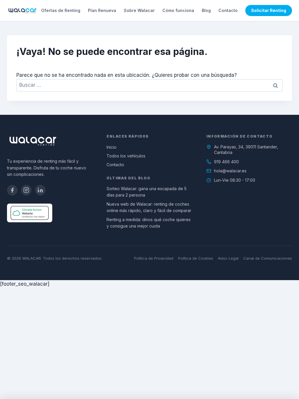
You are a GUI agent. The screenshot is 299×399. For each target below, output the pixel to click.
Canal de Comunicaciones (267, 258)
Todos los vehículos (126, 155)
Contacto (228, 10)
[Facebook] (12, 190)
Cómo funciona (178, 10)
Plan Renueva (102, 10)
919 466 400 (226, 161)
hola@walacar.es (230, 170)
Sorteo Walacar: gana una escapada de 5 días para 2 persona (147, 191)
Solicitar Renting (268, 10)
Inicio (112, 147)
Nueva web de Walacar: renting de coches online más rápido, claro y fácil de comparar (149, 207)
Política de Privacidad (153, 258)
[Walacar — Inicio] (22, 10)
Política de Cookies (195, 258)
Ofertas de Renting (60, 10)
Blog (206, 10)
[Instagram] (26, 190)
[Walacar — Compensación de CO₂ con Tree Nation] (30, 213)
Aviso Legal (228, 258)
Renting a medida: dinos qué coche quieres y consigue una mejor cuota (149, 222)
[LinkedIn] (40, 190)
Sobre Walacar (139, 10)
